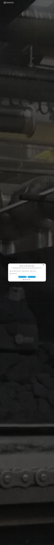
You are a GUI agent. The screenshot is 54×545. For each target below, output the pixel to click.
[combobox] (43, 264)
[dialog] (27, 272)
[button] (27, 279)
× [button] (44, 264)
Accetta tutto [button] (22, 276)
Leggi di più (39, 268)
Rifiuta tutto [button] (31, 276)
